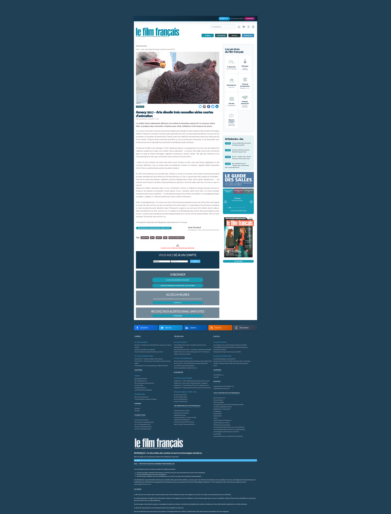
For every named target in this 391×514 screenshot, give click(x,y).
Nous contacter (218, 400)
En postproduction (237, 199)
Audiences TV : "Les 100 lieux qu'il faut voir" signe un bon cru (191, 385)
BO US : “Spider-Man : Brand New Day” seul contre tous (238, 157)
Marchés (137, 410)
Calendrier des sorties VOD (221, 388)
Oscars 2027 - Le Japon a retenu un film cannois (149, 359)
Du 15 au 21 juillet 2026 (180, 397)
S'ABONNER (249, 18)
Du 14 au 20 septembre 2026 (143, 426)
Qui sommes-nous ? (219, 398)
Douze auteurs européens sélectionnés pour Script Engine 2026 (193, 361)
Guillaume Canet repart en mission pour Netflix (227, 352)
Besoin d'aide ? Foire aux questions (184, 424)
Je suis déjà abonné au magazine (177, 280)
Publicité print (217, 416)
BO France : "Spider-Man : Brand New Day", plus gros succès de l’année (153, 346)
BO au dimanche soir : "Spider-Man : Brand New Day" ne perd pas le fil (237, 165)
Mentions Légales (218, 402)
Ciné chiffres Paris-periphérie (143, 390)
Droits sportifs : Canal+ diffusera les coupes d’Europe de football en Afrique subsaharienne (191, 364)
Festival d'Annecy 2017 (176, 237)
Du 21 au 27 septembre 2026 (143, 429)
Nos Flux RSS (217, 434)
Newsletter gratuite (180, 415)
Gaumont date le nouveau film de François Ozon (237, 151)
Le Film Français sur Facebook (222, 420)
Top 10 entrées (139, 385)
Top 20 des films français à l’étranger (146, 399)
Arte (152, 237)
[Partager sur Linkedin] (217, 106)
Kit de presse (217, 411)
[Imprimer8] (204, 106)
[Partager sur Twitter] (213, 106)
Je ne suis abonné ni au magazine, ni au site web (177, 285)
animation (144, 237)
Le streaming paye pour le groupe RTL (224, 359)
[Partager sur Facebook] (208, 106)
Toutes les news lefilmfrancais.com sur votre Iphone (228, 427)
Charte (215, 418)
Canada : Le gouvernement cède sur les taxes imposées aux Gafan (230, 364)
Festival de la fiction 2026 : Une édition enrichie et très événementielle (190, 346)
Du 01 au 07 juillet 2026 (181, 401)
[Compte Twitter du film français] (248, 27)
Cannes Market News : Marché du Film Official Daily (228, 436)
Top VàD (215, 377)
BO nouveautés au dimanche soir (144, 383)
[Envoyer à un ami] (200, 106)
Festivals (137, 408)
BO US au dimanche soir (142, 397)
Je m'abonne (238, 261)
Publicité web (217, 413)
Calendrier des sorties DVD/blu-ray (223, 386)
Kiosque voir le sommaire (181, 413)
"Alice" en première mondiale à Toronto (185, 368)
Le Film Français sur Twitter (221, 422)
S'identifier (224, 18)
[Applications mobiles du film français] (253, 27)
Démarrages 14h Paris (141, 378)
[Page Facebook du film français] (244, 27)
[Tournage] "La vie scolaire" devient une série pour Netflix (230, 345)
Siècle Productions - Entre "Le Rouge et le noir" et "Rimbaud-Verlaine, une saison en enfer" (192, 353)
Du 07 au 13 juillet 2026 (180, 399)
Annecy (158, 237)
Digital (234, 35)
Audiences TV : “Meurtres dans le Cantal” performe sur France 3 (192, 387)
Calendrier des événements (182, 419)
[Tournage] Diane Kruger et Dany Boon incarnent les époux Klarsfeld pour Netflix (230, 348)
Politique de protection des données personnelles (228, 404)
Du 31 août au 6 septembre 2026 (144, 422)
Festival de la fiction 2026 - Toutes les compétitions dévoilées (192, 349)
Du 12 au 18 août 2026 (180, 395)
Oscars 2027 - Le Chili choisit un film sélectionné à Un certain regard (153, 362)
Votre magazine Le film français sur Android (226, 431)
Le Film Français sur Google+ (221, 425)
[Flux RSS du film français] (239, 27)
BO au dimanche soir (141, 381)
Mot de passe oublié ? (237, 18)
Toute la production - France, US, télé (185, 417)
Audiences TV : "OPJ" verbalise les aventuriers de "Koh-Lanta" (192, 381)
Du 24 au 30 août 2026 (141, 420)
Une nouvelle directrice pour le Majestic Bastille (238, 144)
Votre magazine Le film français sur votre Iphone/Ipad (229, 429)
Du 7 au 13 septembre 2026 (142, 424)
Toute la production (238, 210)
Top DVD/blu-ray (218, 375)
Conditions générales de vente (222, 407)
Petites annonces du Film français (184, 422)
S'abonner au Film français (181, 410)
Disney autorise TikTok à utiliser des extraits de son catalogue (231, 361)
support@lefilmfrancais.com (142, 484)
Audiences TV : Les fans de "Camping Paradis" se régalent (191, 383)
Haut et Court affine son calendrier (145, 349)
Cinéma (207, 35)
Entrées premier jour (140, 387)
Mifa (165, 237)
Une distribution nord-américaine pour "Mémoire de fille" (151, 365)
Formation (248, 35)
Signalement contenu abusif (221, 409)
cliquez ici (178, 302)
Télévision (221, 35)
